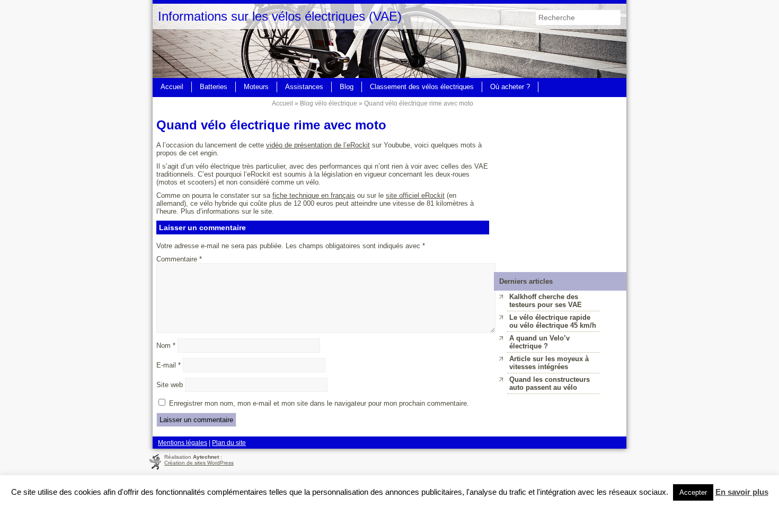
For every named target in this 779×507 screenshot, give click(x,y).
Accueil (172, 87)
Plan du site (229, 442)
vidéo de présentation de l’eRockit (318, 145)
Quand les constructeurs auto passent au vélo (549, 383)
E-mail (168, 365)
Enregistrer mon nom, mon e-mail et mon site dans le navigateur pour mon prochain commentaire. (319, 403)
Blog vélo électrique (328, 103)
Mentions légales (182, 442)
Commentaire (179, 259)
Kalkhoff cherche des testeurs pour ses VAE (545, 301)
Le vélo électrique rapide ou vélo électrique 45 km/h (552, 321)
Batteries (213, 87)
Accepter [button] (693, 492)
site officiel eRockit (415, 195)
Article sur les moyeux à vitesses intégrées (549, 363)
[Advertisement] (560, 163)
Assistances (304, 87)
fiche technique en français (313, 195)
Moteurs (256, 87)
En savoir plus (741, 491)
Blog (346, 87)
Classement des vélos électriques (422, 87)
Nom (165, 345)
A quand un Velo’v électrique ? (539, 342)
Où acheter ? (510, 87)
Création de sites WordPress (199, 463)
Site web (169, 385)
